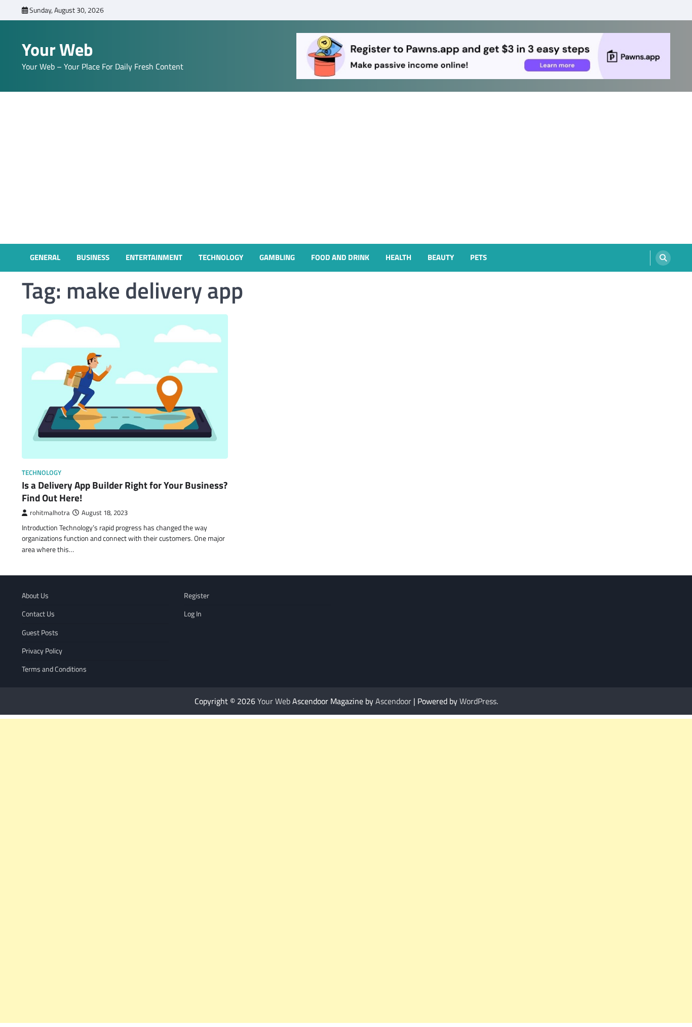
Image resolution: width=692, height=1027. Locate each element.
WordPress (477, 701)
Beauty (441, 257)
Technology (221, 257)
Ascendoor (393, 701)
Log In (193, 613)
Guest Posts (40, 632)
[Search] (663, 258)
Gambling (277, 257)
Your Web (57, 49)
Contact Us (38, 613)
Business (92, 257)
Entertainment (154, 257)
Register (196, 595)
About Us (35, 595)
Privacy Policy (42, 650)
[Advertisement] (346, 168)
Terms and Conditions (54, 669)
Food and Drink (340, 257)
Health (398, 257)
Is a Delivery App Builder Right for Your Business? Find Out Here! (124, 491)
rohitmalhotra (50, 513)
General (45, 257)
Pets (478, 257)
